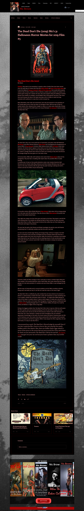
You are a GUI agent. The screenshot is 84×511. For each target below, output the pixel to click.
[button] (71, 17)
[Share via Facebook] (18, 399)
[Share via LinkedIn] (24, 399)
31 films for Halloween (55, 17)
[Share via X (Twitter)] (21, 399)
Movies (29, 17)
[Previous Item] (12, 480)
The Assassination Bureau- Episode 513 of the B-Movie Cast (20, 427)
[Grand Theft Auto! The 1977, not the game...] (63, 418)
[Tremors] (42, 418)
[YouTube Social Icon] (46, 509)
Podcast (18, 17)
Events (24, 17)
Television (36, 17)
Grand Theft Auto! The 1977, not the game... (62, 427)
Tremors (36, 426)
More (64, 17)
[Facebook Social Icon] (43, 509)
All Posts (13, 17)
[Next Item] (71, 480)
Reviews (46, 17)
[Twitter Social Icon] (45, 509)
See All (71, 410)
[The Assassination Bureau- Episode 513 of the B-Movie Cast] (20, 418)
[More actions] (65, 27)
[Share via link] (28, 399)
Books (41, 17)
